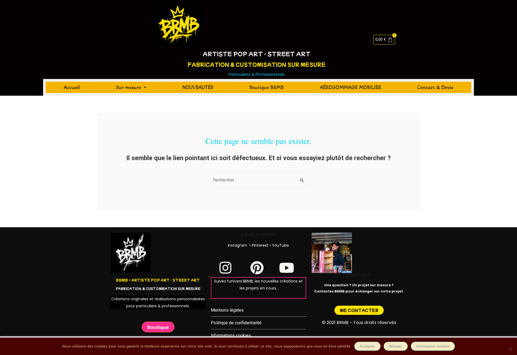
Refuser (395, 346)
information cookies (432, 346)
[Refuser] (510, 349)
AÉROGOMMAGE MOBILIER (350, 87)
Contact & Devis (435, 87)
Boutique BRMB (266, 87)
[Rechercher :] (258, 179)
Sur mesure (128, 87)
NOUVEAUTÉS (197, 87)
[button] (131, 87)
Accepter (367, 346)
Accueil (72, 87)
